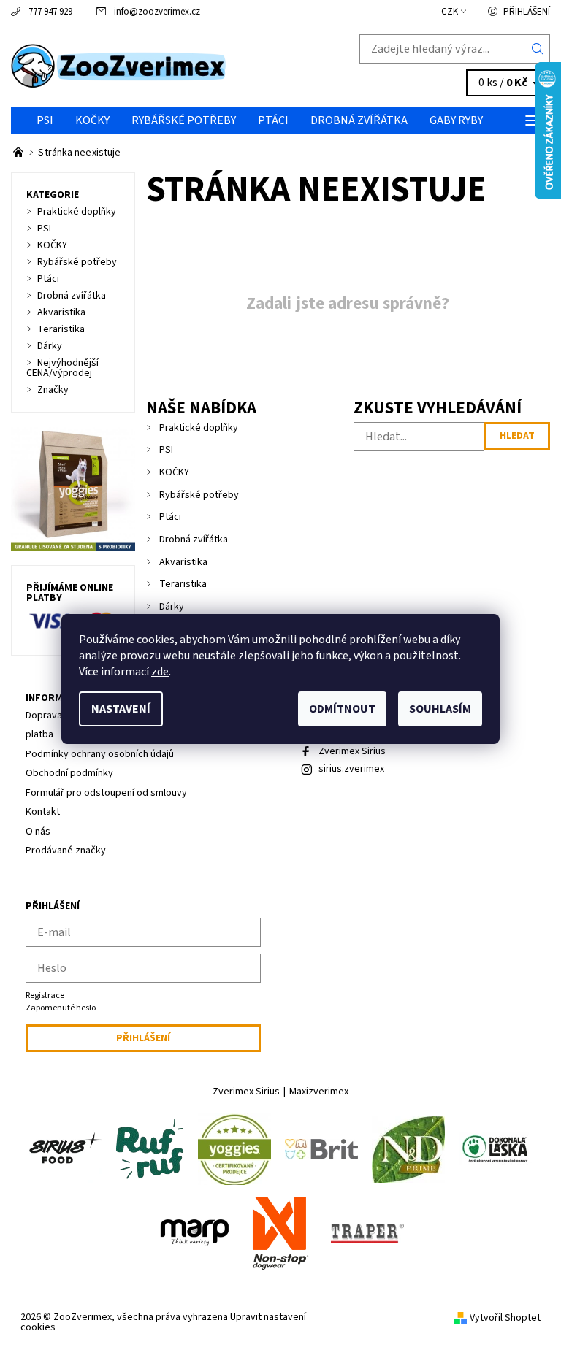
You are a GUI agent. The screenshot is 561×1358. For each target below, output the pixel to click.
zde (160, 672)
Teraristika (183, 584)
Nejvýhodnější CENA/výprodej (62, 368)
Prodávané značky (66, 850)
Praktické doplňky (198, 428)
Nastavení (120, 709)
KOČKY (92, 120)
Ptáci (273, 120)
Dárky (171, 606)
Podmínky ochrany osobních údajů (100, 754)
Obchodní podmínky (69, 773)
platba (39, 734)
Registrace (45, 995)
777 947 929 (50, 11)
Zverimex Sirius (352, 751)
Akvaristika (183, 562)
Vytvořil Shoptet (505, 1318)
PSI (45, 120)
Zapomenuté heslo (61, 1008)
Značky (53, 390)
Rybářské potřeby (183, 120)
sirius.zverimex (351, 769)
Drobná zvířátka (359, 120)
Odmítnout (342, 709)
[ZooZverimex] (145, 66)
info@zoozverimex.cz (157, 11)
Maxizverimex (318, 1091)
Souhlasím (440, 709)
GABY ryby (456, 120)
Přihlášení (526, 11)
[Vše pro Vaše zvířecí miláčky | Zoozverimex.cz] (19, 152)
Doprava (44, 715)
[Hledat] (538, 49)
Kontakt (43, 812)
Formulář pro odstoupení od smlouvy (106, 793)
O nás (38, 831)
